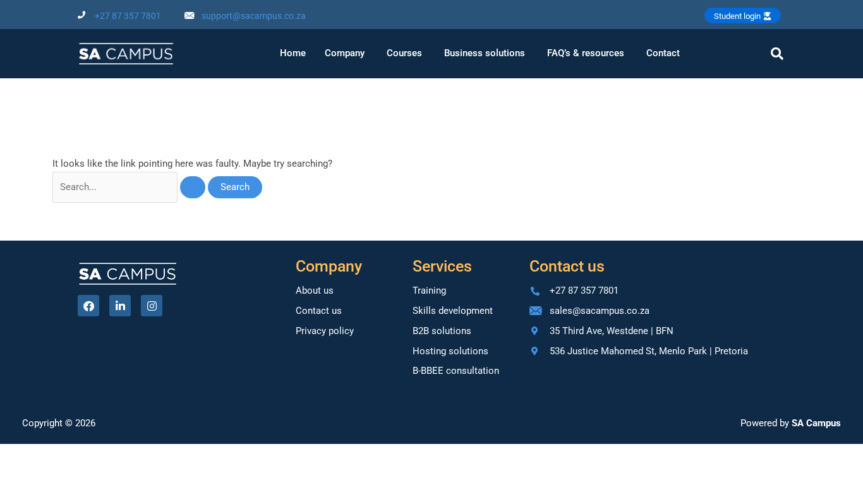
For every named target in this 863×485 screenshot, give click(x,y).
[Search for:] (130, 187)
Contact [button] (663, 53)
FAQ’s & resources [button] (585, 53)
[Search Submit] (192, 187)
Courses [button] (404, 53)
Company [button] (345, 53)
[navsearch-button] (777, 53)
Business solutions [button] (484, 53)
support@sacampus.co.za (254, 16)
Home (293, 53)
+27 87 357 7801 (128, 16)
